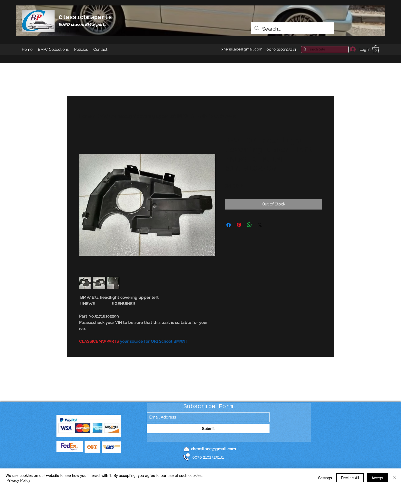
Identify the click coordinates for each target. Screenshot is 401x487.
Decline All (350, 477)
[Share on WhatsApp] (249, 225)
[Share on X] (259, 225)
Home (85, 116)
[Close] (394, 478)
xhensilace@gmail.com (242, 49)
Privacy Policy (18, 480)
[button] (375, 49)
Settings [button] (325, 477)
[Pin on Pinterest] (239, 225)
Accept (377, 477)
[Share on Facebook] (228, 225)
